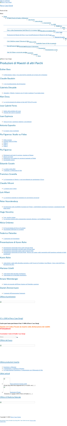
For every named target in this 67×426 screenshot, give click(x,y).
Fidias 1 (5, 146)
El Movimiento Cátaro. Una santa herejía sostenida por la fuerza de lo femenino (25, 75)
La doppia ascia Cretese (10, 188)
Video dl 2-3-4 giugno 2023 (32, 30)
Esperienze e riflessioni (9, 367)
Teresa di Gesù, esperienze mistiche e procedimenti (17, 121)
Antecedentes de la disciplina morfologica (14, 275)
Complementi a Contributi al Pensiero (13, 368)
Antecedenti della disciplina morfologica (14, 273)
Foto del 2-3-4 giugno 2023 (47, 30)
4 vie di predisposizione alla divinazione (14, 84)
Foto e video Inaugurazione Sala (16, 30)
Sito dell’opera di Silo (13, 46)
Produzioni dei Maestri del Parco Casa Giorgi (19, 35)
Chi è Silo (9, 41)
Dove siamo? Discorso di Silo (20, 41)
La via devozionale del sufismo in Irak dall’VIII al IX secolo (20, 102)
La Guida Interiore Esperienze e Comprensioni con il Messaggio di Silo (23, 370)
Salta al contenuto (5, 0)
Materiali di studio (60, 37)
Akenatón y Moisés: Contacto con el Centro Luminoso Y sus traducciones (23, 93)
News (39, 56)
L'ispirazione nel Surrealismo (11, 238)
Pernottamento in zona (51, 49)
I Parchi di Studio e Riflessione (19, 18)
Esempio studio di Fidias (10, 141)
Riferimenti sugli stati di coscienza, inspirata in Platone (18, 155)
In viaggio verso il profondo (11, 131)
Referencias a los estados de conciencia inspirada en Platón (19, 158)
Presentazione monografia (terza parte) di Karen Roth (18, 247)
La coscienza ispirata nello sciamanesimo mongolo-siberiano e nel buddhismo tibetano (27, 219)
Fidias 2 (5, 144)
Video (63, 27)
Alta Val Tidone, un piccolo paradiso (17, 52)
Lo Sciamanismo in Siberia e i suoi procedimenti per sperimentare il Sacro (23, 179)
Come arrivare (38, 21)
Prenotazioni (22, 46)
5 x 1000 (53, 24)
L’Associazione (46, 23)
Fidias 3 (5, 143)
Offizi (53, 35)
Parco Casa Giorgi (6, 6)
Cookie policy (3, 421)
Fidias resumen (7, 140)
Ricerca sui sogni (8, 156)
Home (5, 16)
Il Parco (9, 18)
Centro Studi (58, 32)
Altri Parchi (31, 19)
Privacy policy (33, 420)
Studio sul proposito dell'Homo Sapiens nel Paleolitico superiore (21, 284)
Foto (60, 26)
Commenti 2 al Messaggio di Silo (12, 170)
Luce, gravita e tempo (9, 217)
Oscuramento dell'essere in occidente (13, 229)
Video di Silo (32, 42)
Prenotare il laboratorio (32, 46)
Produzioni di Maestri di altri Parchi (41, 35)
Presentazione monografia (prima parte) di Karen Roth (18, 251)
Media (57, 26)
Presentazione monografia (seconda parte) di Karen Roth (19, 249)
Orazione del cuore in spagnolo (12, 112)
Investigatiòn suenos (9, 160)
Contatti (35, 54)
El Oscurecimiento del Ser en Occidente (14, 228)
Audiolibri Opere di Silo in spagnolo (46, 43)
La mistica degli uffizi (9, 169)
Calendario (30, 53)
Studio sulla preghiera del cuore (12, 111)
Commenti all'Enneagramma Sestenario (14, 293)
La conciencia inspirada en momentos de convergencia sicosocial (21, 197)
